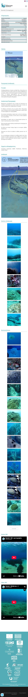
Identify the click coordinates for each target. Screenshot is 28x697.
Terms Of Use (14, 694)
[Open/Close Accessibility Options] (2, 695)
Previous (2, 605)
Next (25, 605)
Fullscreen (24, 589)
